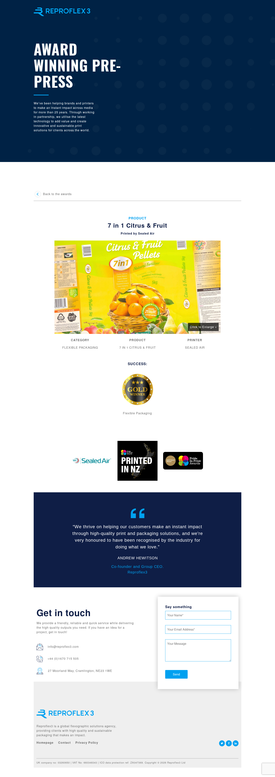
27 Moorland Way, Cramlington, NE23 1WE (80, 671)
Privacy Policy (86, 742)
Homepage (45, 742)
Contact (64, 742)
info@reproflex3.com (63, 646)
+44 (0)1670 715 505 (63, 658)
